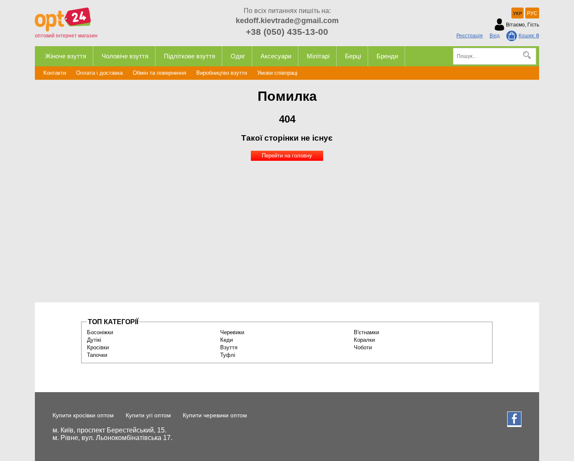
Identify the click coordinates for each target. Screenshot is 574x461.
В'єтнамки (366, 332)
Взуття (228, 347)
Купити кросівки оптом (83, 415)
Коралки (364, 340)
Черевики (232, 332)
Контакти (54, 73)
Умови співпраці (277, 73)
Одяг (238, 56)
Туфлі (227, 355)
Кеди (226, 340)
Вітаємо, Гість (522, 24)
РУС (532, 13)
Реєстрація (469, 35)
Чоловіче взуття (125, 56)
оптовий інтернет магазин (66, 35)
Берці (353, 56)
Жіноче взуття (65, 56)
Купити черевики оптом (215, 415)
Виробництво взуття (221, 73)
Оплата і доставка (99, 73)
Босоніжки (100, 332)
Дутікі (94, 340)
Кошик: (529, 36)
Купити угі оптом (148, 415)
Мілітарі (318, 56)
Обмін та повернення (159, 73)
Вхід (495, 35)
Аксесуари (276, 56)
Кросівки (98, 347)
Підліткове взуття (189, 56)
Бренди (387, 56)
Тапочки (97, 355)
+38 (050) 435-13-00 (287, 32)
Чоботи (363, 347)
